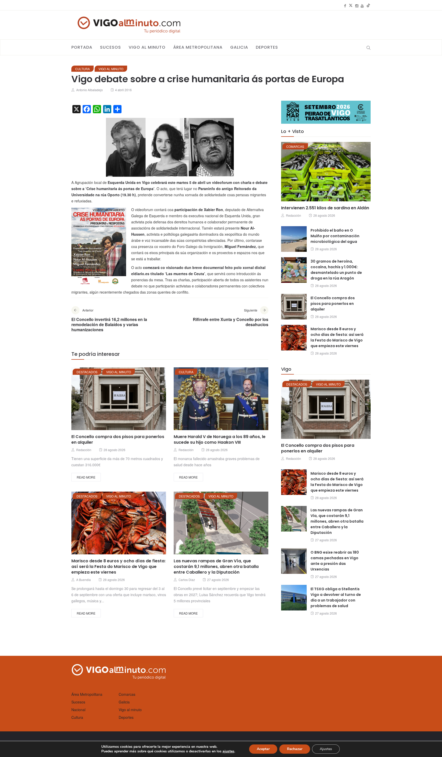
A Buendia (83, 579)
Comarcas (295, 146)
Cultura (82, 69)
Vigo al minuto (147, 47)
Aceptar (263, 748)
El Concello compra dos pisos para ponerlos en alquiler (117, 439)
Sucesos (110, 47)
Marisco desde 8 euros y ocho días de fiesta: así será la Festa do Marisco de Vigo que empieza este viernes (118, 566)
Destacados (86, 372)
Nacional (78, 709)
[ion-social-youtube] (362, 6)
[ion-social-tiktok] (368, 5)
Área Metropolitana (198, 47)
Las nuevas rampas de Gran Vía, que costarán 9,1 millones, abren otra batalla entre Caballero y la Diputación (216, 566)
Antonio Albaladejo (89, 90)
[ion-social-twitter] (350, 5)
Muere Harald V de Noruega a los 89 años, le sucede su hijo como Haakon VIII (220, 439)
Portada (81, 47)
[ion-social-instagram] (356, 6)
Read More (86, 477)
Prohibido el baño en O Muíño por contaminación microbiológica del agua (335, 236)
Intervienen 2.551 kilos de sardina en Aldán (325, 208)
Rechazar (294, 748)
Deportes (267, 47)
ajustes (228, 751)
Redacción (83, 450)
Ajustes (326, 748)
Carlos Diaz (187, 579)
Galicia (239, 47)
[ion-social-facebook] (345, 6)
